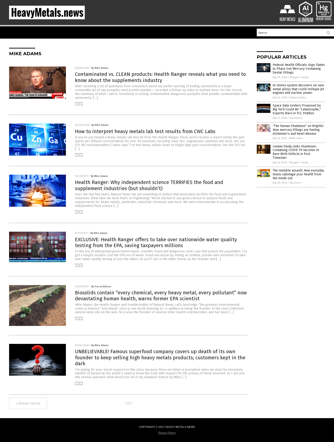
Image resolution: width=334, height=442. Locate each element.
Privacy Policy (167, 433)
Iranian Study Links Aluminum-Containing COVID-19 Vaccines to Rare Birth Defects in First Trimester (296, 152)
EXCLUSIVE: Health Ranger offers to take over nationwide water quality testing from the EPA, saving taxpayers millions (156, 242)
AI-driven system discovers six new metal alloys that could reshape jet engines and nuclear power (298, 89)
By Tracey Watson (101, 286)
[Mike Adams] (47, 18)
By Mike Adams (99, 68)
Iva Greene (295, 118)
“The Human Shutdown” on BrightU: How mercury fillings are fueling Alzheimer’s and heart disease (298, 130)
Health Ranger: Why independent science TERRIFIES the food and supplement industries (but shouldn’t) (149, 185)
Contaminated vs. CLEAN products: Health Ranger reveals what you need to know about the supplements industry (160, 77)
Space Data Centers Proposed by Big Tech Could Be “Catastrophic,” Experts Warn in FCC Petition (297, 109)
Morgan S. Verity (299, 77)
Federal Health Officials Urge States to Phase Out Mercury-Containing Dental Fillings (299, 68)
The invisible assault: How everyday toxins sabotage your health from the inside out (298, 174)
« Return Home (28, 403)
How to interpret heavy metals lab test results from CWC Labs (145, 131)
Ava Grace (296, 182)
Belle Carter (296, 138)
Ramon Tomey (298, 97)
